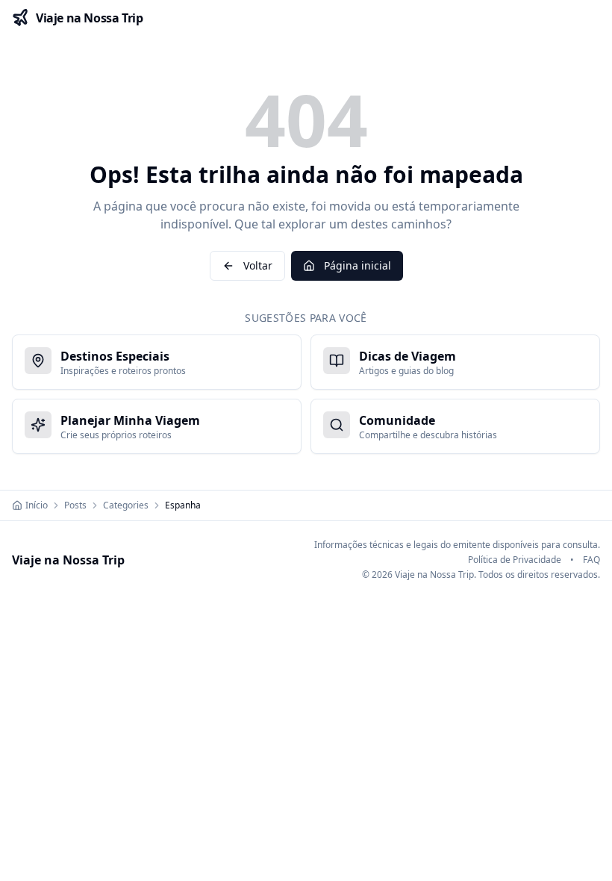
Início (36, 505)
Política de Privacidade (514, 560)
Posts (75, 505)
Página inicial (357, 265)
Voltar (257, 265)
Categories (126, 505)
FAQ (591, 560)
